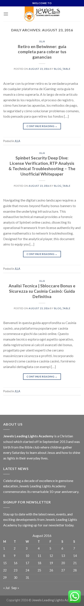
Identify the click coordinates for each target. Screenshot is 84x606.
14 (75, 556)
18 (39, 563)
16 (15, 563)
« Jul (6, 588)
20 (63, 563)
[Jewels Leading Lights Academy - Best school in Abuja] (42, 13)
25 (39, 570)
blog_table (62, 68)
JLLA (42, 41)
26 (51, 570)
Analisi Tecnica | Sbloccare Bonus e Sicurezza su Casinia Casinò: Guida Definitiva (42, 291)
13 (63, 556)
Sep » (15, 588)
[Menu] (5, 14)
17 (27, 563)
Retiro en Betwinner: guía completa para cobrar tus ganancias (42, 52)
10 (27, 556)
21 (75, 563)
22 (5, 570)
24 (27, 570)
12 (51, 556)
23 (15, 570)
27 (63, 570)
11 (39, 556)
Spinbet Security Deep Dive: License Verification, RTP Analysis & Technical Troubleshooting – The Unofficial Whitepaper (42, 165)
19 (51, 563)
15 (5, 563)
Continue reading (42, 126)
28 (75, 570)
